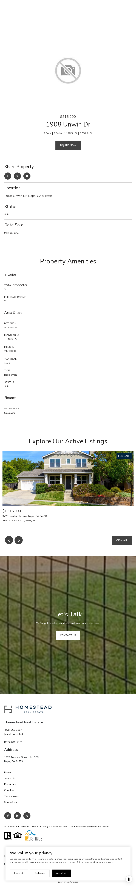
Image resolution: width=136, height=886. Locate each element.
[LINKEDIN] (17, 815)
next (19, 540)
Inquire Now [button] (68, 145)
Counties (9, 790)
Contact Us (10, 802)
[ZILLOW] (26, 815)
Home (7, 772)
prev (9, 540)
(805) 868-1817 (13, 730)
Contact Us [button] (68, 635)
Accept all (61, 873)
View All (122, 540)
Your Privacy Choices (68, 882)
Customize (40, 873)
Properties (10, 784)
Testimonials (11, 796)
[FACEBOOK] (7, 815)
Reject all (19, 873)
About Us (9, 778)
